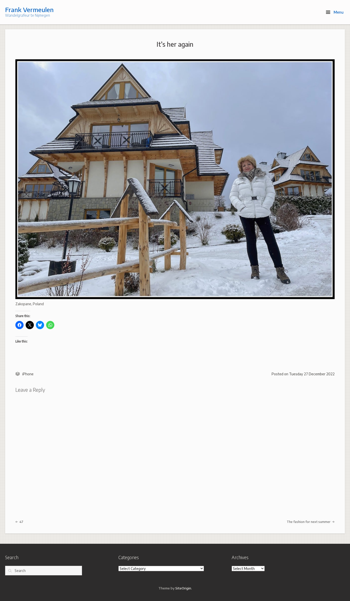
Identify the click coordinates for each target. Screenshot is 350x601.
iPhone (28, 374)
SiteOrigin (183, 588)
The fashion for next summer (309, 522)
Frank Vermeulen (29, 9)
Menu (338, 12)
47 (21, 522)
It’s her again (175, 44)
